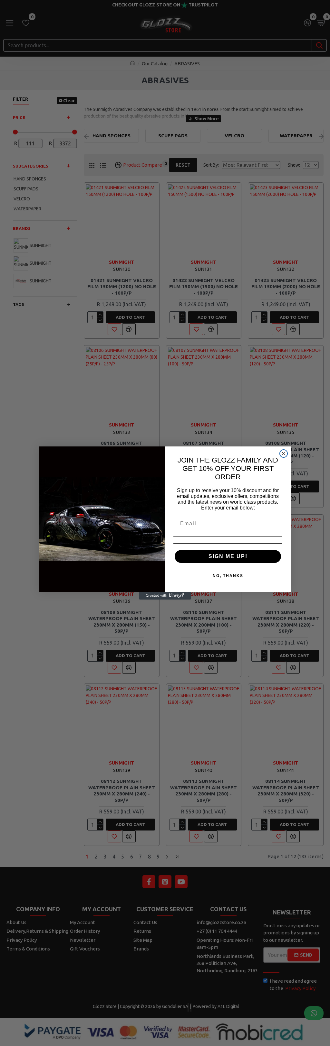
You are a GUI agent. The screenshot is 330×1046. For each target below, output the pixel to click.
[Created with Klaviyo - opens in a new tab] (165, 596)
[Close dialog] (283, 453)
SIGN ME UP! (228, 556)
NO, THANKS (228, 575)
